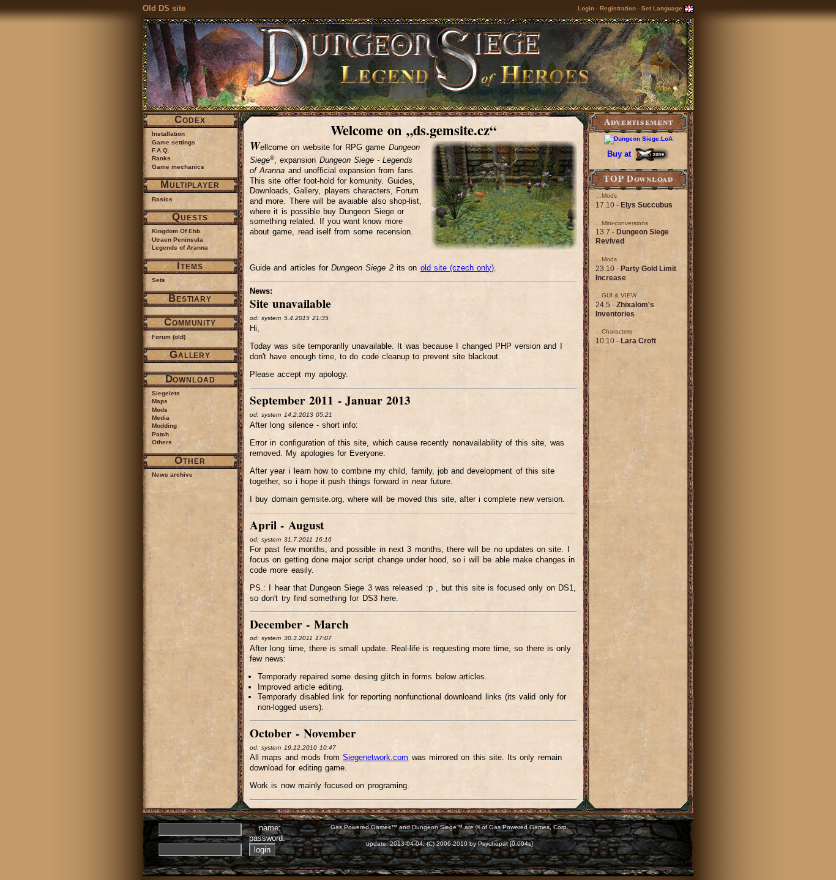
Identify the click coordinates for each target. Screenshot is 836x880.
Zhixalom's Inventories (624, 309)
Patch (160, 434)
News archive (172, 474)
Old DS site (164, 8)
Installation (168, 133)
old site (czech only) (457, 267)
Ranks (161, 158)
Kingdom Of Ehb (176, 231)
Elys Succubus (647, 205)
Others (162, 442)
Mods (160, 409)
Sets (158, 280)
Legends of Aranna (180, 247)
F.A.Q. (161, 150)
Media (161, 417)
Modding (164, 425)
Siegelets (166, 393)
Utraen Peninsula (177, 239)
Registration (618, 8)
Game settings (173, 142)
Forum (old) (168, 337)
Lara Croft (638, 341)
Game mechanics (178, 166)
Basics (162, 199)
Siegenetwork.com (375, 757)
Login (586, 8)
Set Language (662, 8)
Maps (160, 401)
